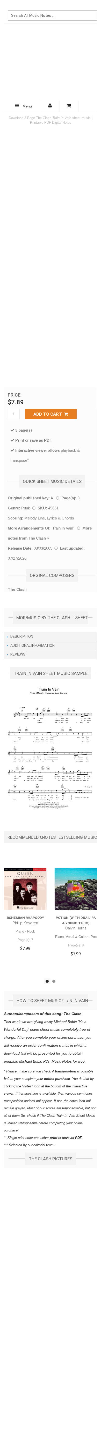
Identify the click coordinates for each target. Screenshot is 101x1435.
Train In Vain (62, 528)
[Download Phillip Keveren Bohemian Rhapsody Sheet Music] (25, 889)
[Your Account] (50, 106)
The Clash (37, 538)
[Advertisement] (50, 62)
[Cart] (69, 106)
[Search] (92, 7)
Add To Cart (48, 414)
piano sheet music (45, 1029)
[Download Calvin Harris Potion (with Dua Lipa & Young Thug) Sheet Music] (76, 889)
